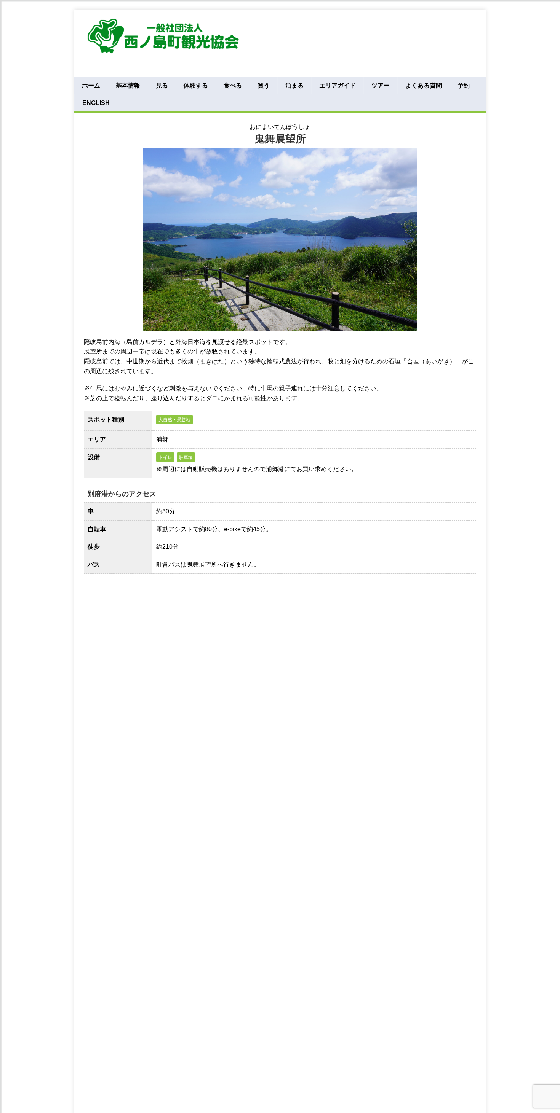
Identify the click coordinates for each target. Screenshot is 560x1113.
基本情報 (128, 85)
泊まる (294, 85)
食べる (233, 85)
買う (264, 85)
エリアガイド (337, 85)
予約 (464, 85)
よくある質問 (423, 85)
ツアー (380, 85)
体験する (196, 85)
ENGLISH (96, 103)
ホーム (91, 85)
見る (162, 85)
